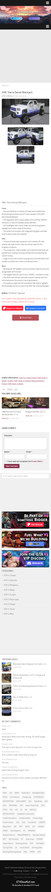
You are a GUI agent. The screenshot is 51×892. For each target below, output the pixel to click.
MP (15, 826)
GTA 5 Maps (9, 590)
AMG (5, 793)
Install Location (24, 818)
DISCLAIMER (21, 801)
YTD (38, 852)
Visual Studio (24, 847)
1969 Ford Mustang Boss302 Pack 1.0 (29, 686)
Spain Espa (30, 839)
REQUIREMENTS (24, 835)
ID (21, 810)
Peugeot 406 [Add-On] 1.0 (35, 412)
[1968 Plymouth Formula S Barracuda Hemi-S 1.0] (13, 402)
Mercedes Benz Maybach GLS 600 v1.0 (29, 664)
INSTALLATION (8, 814)
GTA (42, 805)
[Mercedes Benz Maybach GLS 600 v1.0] (6, 667)
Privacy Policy (36, 461)
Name (7, 452)
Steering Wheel (21, 843)
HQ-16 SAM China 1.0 (22, 697)
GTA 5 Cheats (10, 575)
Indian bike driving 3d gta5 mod (15, 770)
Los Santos (32, 822)
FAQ (4, 805)
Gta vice (5, 762)
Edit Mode (38, 801)
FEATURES (13, 805)
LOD (23, 822)
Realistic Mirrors (9, 835)
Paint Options (16, 831)
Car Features (14, 797)
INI (26, 810)
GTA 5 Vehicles (10, 580)
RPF (4, 839)
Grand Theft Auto (32, 805)
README (31, 831)
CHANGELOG (38, 797)
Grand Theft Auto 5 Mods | (15, 868)
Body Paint (26, 793)
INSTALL (33, 810)
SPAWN (39, 839)
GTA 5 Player (9, 604)
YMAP (32, 852)
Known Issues (8, 822)
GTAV (5, 810)
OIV (33, 826)
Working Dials (37, 847)
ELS (46, 801)
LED (15, 389)
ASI (10, 793)
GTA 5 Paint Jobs (11, 599)
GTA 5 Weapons (11, 585)
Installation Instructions (25, 814)
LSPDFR (42, 822)
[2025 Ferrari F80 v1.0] (6, 711)
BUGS (5, 797)
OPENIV (41, 826)
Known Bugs (37, 818)
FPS (21, 805)
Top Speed (40, 843)
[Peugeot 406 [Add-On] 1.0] (37, 402)
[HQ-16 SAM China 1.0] (6, 700)
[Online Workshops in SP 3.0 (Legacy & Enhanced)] (6, 678)
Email (29, 452)
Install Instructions (9, 818)
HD (11, 810)
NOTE (27, 826)
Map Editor (7, 826)
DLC (30, 801)
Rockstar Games (39, 835)
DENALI (10, 389)
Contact (26, 871)
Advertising (18, 871)
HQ (16, 810)
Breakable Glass (38, 793)
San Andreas (13, 839)
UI (16, 847)
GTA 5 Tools (9, 609)
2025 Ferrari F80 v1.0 (22, 708)
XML (25, 852)
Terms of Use (30, 868)
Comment (8, 435)
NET (20, 826)
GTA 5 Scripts (10, 594)
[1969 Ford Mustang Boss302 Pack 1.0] (6, 689)
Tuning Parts (7, 847)
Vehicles (5, 86)
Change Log (26, 797)
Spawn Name (8, 843)
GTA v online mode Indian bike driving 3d (19, 755)
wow (4, 729)
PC (24, 831)
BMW (17, 793)
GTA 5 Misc (9, 614)
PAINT (5, 831)
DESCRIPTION (8, 801)
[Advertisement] (25, 56)
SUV (31, 843)
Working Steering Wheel (12, 852)
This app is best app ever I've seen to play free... (22, 747)
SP (22, 839)
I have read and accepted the (25, 461)
